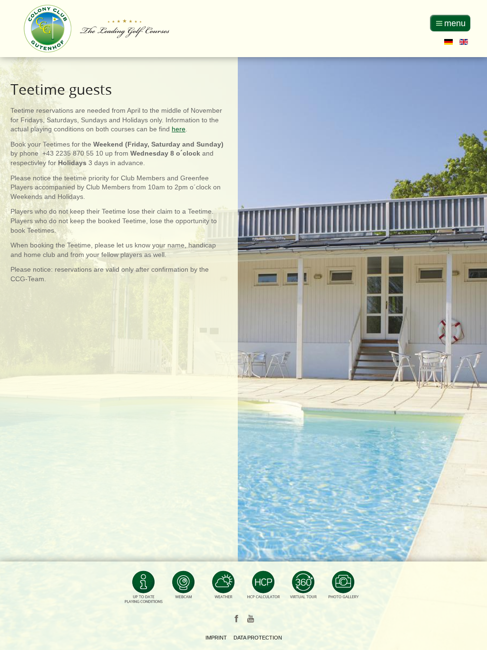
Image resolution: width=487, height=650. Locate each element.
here (178, 129)
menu (455, 23)
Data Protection (258, 637)
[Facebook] (236, 618)
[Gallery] (343, 588)
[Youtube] (250, 618)
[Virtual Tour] (303, 588)
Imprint (216, 637)
